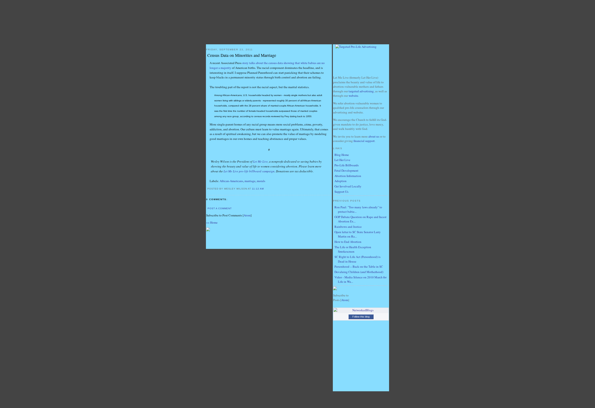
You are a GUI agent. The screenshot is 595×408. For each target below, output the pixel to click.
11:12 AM (258, 188)
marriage (250, 181)
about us (373, 136)
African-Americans (231, 181)
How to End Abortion (347, 242)
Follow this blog (361, 316)
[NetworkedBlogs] (361, 310)
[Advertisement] (269, 239)
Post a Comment (220, 208)
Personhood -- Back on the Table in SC (358, 266)
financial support (364, 141)
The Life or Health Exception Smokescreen (352, 249)
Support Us (341, 192)
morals (261, 181)
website (353, 95)
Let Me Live (260, 161)
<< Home (212, 222)
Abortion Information (347, 176)
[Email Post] (270, 188)
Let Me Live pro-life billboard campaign (249, 171)
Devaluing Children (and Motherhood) (358, 272)
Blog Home (341, 155)
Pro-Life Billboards (346, 165)
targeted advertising (361, 91)
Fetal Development (346, 170)
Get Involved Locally (347, 186)
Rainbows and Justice (348, 227)
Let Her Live (342, 160)
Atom (247, 215)
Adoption (340, 181)
